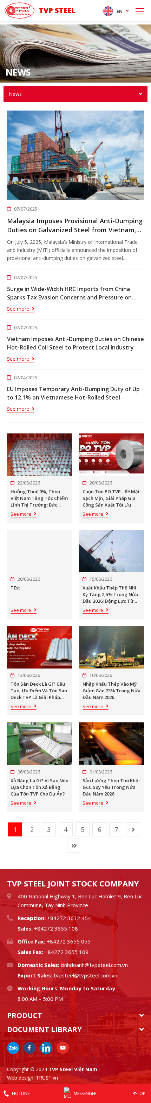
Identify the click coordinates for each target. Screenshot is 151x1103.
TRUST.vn (47, 1077)
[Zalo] (13, 1048)
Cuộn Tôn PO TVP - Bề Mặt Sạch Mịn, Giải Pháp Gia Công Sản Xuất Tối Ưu (111, 498)
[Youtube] (63, 1048)
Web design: (20, 1077)
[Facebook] (30, 1048)
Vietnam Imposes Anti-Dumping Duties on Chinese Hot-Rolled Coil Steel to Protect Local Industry (75, 343)
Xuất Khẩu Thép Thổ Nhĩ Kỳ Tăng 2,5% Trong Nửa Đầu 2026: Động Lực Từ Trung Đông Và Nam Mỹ (110, 594)
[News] (75, 53)
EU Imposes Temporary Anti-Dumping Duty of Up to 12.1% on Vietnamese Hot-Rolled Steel (73, 393)
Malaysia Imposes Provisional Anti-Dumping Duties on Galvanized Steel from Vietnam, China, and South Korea (75, 225)
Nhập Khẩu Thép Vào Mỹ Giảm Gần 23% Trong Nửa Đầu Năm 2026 (111, 690)
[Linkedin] (46, 1048)
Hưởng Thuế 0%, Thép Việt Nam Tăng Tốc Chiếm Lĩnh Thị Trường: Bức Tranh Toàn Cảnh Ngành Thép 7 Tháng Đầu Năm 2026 (39, 498)
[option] (75, 53)
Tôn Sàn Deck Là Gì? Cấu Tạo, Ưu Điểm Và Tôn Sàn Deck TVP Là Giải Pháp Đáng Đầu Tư (39, 691)
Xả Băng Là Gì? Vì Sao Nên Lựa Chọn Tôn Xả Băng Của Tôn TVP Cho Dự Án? (39, 787)
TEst (15, 588)
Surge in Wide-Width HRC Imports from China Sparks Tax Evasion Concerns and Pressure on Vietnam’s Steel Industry (69, 293)
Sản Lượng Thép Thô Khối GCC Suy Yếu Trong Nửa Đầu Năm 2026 (111, 787)
